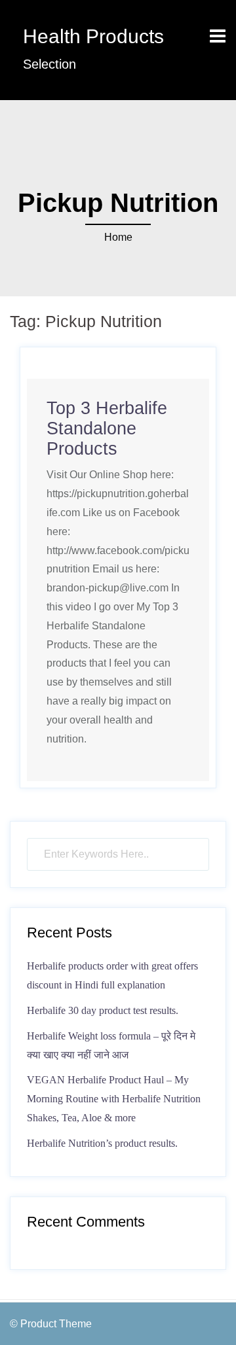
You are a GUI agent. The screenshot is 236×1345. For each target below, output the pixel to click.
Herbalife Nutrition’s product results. (102, 1143)
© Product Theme (51, 1323)
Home (118, 237)
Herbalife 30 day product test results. (102, 1010)
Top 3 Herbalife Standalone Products (107, 428)
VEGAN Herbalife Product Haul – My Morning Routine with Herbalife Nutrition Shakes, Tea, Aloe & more (114, 1098)
